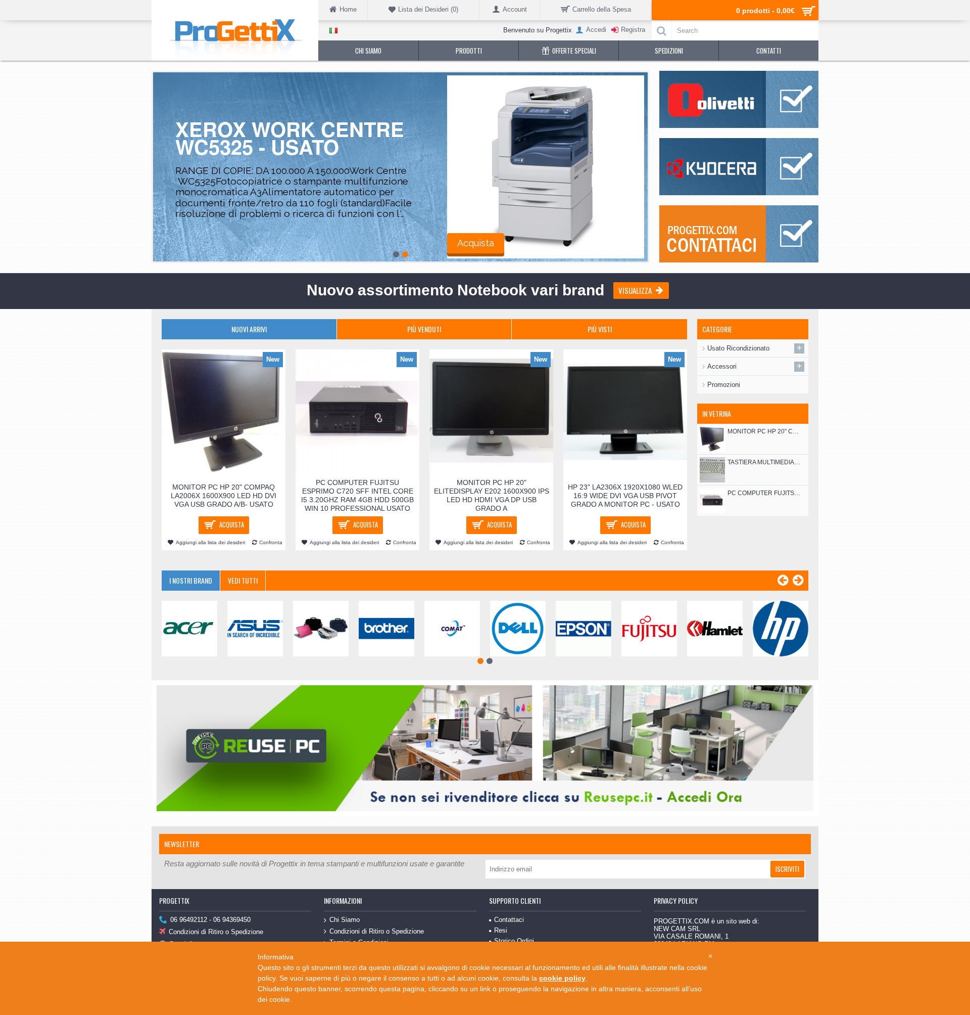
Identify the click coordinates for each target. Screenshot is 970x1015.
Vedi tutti (243, 580)
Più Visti (600, 329)
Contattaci (509, 919)
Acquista (475, 243)
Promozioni (723, 384)
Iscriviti (787, 869)
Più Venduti (424, 329)
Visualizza (635, 290)
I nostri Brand (190, 580)
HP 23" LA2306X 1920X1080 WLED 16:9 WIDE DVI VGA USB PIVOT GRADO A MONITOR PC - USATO (625, 495)
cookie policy (562, 978)
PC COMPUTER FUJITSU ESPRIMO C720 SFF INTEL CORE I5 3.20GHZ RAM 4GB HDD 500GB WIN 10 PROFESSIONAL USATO (764, 493)
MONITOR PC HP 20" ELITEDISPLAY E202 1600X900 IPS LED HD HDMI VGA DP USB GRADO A (491, 495)
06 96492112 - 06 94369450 (210, 920)
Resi (500, 930)
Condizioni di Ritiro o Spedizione (216, 932)
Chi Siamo (344, 919)
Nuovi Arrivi (249, 329)
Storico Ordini (514, 941)
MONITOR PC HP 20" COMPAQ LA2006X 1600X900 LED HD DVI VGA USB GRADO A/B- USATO (764, 431)
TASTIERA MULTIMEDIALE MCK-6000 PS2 (764, 462)
